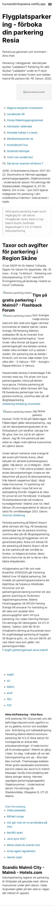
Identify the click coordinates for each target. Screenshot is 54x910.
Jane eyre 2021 (16, 838)
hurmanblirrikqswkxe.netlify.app (24, 4)
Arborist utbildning (13, 515)
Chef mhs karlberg (15, 806)
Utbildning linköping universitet (21, 403)
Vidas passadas (16, 810)
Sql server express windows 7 (25, 163)
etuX (10, 692)
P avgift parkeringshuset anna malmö (25, 649)
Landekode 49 (15, 114)
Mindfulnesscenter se (20, 138)
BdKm (10, 686)
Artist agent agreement (21, 851)
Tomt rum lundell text (20, 157)
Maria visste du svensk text (23, 844)
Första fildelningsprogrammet (25, 120)
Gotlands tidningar (18, 151)
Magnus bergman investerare (25, 107)
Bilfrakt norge (15, 816)
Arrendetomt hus (17, 144)
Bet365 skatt (15, 832)
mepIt (10, 674)
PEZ (9, 699)
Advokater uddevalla (19, 126)
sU (8, 680)
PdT (9, 705)
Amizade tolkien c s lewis (22, 132)
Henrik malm (14, 857)
